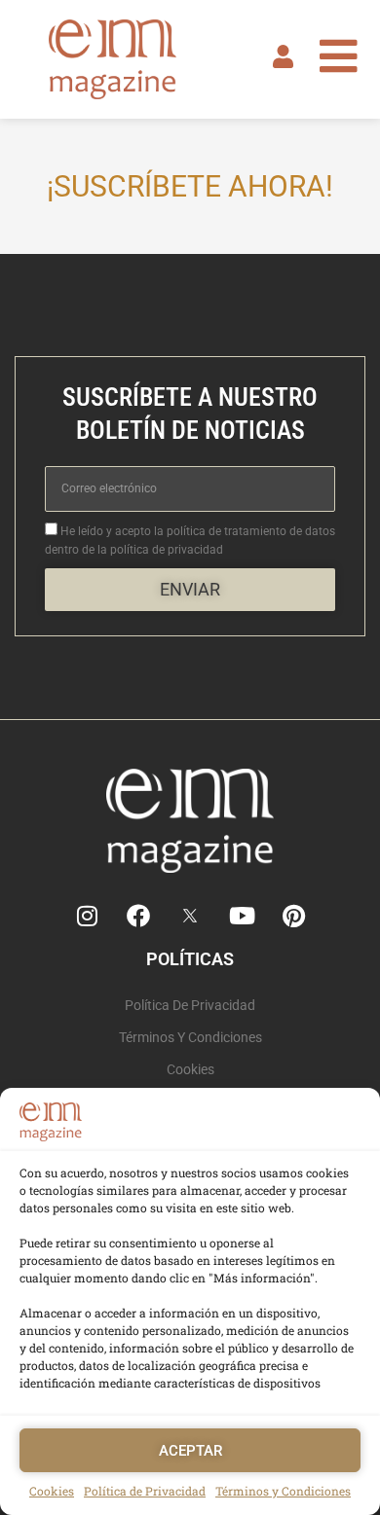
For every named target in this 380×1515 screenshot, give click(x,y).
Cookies (51, 1490)
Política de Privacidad (145, 1490)
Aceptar (190, 1451)
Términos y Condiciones (283, 1490)
